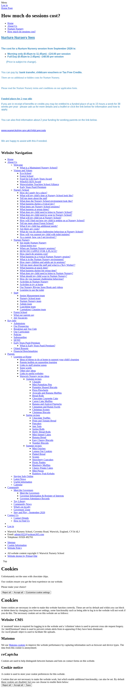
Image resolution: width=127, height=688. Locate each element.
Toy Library (19, 501)
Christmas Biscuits (41, 412)
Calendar (18, 484)
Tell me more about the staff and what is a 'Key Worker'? (47, 265)
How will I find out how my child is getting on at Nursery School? (52, 220)
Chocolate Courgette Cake (45, 398)
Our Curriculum (21, 331)
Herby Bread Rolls (41, 432)
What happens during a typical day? (37, 204)
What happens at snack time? (34, 267)
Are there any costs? (30, 229)
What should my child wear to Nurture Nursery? (43, 276)
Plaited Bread (38, 454)
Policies (17, 334)
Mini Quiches (39, 448)
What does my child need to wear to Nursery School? (46, 215)
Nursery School (21, 190)
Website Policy (14, 548)
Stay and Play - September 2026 (29, 512)
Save (28, 685)
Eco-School (25, 173)
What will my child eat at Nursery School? (40, 217)
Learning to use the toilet (32, 290)
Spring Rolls (38, 429)
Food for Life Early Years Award (36, 178)
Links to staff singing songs (33, 365)
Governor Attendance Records (35, 498)
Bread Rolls (38, 395)
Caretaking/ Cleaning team (33, 309)
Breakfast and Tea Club (25, 329)
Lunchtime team (28, 306)
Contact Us (12, 515)
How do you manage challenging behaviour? (42, 279)
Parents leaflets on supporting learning (38, 362)
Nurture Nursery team (30, 301)
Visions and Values (23, 170)
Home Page (7, 8)
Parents (11, 354)
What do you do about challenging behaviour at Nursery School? (51, 231)
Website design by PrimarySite (22, 556)
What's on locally (22, 507)
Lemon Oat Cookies (42, 451)
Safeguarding (20, 337)
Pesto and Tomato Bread (44, 420)
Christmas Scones (41, 409)
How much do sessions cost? (21, 31)
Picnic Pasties (39, 462)
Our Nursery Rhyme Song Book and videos (41, 287)
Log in (4, 5)
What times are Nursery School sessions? (40, 206)
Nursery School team (30, 298)
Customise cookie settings (38, 592)
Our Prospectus (21, 326)
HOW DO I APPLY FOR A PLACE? (38, 251)
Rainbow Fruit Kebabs (43, 473)
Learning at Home (22, 356)
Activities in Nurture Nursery (34, 281)
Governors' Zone (22, 509)
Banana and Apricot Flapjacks (47, 404)
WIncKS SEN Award (30, 181)
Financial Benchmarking (26, 351)
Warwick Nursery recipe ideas (34, 376)
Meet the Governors (23, 490)
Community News (23, 504)
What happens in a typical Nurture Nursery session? (45, 256)
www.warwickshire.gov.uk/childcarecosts (23, 130)
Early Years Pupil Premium (33, 187)
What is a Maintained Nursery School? (39, 167)
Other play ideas (28, 370)
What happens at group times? (34, 209)
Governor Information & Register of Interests (42, 495)
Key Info (11, 320)
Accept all (18, 592)
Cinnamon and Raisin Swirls (46, 406)
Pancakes (36, 423)
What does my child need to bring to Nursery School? (46, 212)
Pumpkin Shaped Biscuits (44, 387)
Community (13, 487)
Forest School (26, 176)
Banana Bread (39, 437)
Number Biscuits (40, 443)
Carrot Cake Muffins (42, 401)
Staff (16, 292)
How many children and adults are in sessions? (43, 262)
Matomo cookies (17, 645)
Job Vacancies (20, 318)
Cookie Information (17, 545)
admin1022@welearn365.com (29, 534)
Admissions (19, 323)
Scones (35, 457)
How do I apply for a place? (33, 192)
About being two (28, 245)
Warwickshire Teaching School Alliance (39, 184)
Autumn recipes (34, 379)
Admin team (26, 304)
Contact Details (21, 518)
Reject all (6, 592)
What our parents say (24, 315)
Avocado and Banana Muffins (47, 393)
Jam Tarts (37, 426)
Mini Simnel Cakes (41, 434)
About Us (12, 26)
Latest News (20, 479)
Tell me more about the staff (33, 198)
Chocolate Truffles (41, 418)
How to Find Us (22, 520)
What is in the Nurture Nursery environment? (42, 259)
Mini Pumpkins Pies (42, 384)
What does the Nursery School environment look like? (46, 201)
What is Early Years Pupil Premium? (37, 345)
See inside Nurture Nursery (33, 242)
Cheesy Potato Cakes (42, 468)
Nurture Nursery (15, 28)
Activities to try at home (31, 284)
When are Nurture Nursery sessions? (38, 248)
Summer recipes (34, 445)
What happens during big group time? (38, 270)
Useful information (23, 482)
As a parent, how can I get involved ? (38, 237)
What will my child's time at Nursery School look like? (46, 195)
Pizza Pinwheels (40, 390)
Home (10, 23)
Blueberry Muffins (41, 465)
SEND (17, 340)
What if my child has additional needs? (39, 226)
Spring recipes (33, 415)
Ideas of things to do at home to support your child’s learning (49, 359)
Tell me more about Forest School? (37, 223)
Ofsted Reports (21, 348)
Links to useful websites (31, 373)
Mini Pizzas (38, 470)
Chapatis (36, 381)
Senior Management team (32, 295)
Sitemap (11, 542)
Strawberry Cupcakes (42, 459)
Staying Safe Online (23, 476)
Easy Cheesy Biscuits (42, 440)
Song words (26, 368)
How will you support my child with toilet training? (45, 234)
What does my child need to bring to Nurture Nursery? (46, 273)
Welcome (18, 165)
